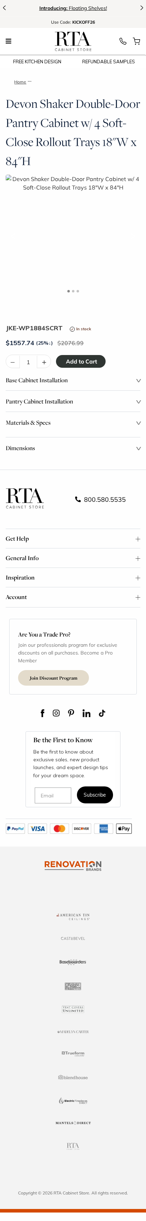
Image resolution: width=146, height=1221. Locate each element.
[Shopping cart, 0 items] (136, 43)
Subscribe (95, 795)
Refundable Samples (108, 61)
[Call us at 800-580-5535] (123, 43)
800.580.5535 (104, 499)
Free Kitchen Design (37, 61)
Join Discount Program (53, 678)
